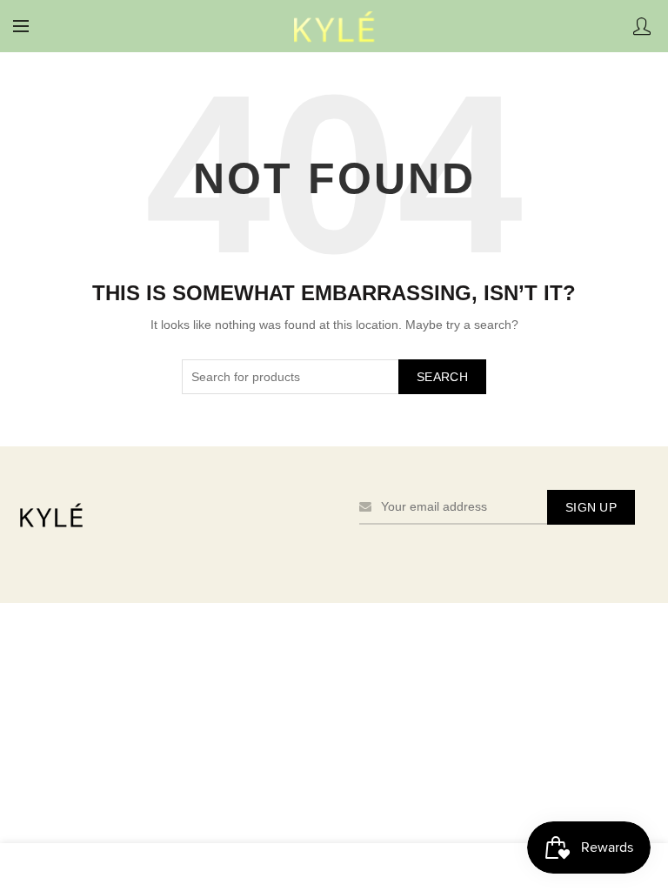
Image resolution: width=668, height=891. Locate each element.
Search (442, 377)
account (642, 26)
